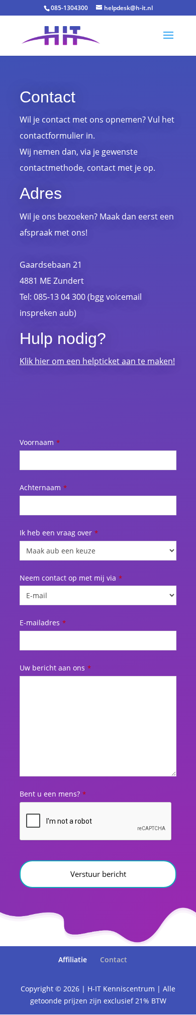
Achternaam (43, 487)
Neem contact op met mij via (71, 578)
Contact (113, 959)
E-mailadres (43, 622)
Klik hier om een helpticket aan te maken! (97, 361)
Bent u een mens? (53, 794)
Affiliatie (72, 959)
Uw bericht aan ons (55, 667)
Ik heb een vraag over (59, 532)
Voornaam (40, 442)
